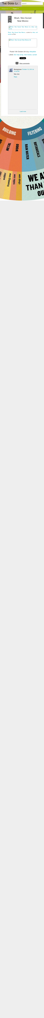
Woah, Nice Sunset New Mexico (23, 19)
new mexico (28, 55)
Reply (15, 77)
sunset (35, 55)
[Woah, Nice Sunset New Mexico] (23, 28)
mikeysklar (32, 52)
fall (15, 55)
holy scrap (20, 55)
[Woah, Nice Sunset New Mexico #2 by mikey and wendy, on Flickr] (23, 40)
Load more (23, 111)
